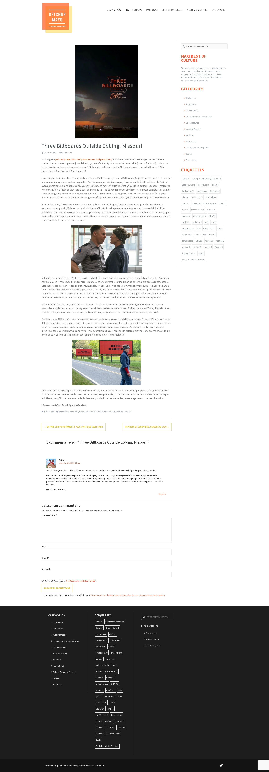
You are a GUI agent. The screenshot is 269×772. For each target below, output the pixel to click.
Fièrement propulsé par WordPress (60, 765)
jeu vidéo (196, 203)
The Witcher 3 (209, 234)
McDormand (109, 411)
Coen (81, 411)
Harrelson (89, 411)
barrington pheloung (201, 178)
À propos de (151, 633)
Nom (45, 546)
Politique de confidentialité (80, 580)
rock (205, 228)
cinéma (215, 184)
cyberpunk (202, 191)
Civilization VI (188, 191)
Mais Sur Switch (193, 129)
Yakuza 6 (219, 247)
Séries (189, 153)
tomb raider (187, 240)
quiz (206, 222)
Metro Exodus (197, 209)
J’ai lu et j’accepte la (70, 580)
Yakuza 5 (208, 247)
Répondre (162, 494)
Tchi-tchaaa (134, 10)
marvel (185, 209)
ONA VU (212, 215)
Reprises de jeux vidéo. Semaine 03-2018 (147, 426)
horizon (185, 203)
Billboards (74, 411)
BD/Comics (191, 98)
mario (222, 203)
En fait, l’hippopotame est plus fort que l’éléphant (73, 426)
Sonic (219, 228)
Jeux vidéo (114, 10)
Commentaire (49, 515)
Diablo (185, 197)
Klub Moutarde (197, 10)
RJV (198, 228)
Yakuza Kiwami (188, 253)
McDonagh (98, 411)
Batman (217, 178)
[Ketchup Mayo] (57, 17)
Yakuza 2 (220, 240)
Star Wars (186, 234)
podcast (186, 222)
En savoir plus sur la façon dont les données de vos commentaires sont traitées (128, 595)
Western (128, 411)
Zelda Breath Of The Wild (193, 259)
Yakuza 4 (197, 247)
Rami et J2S (191, 141)
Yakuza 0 (209, 240)
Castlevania (203, 184)
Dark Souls (215, 191)
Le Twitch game (153, 645)
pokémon (197, 222)
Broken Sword (188, 184)
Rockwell (119, 411)
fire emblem (211, 197)
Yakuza (199, 240)
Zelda (201, 253)
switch (197, 234)
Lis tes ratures (172, 10)
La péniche (218, 10)
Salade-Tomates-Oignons (197, 147)
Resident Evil (188, 228)
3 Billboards (64, 411)
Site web (46, 569)
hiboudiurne (66, 152)
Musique (151, 10)
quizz (213, 222)
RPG (212, 228)
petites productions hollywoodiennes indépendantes (83, 159)
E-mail (45, 557)
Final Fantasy (197, 197)
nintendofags (199, 215)
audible (185, 178)
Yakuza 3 (186, 247)
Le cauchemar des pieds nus (199, 116)
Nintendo (186, 215)
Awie (88, 765)
